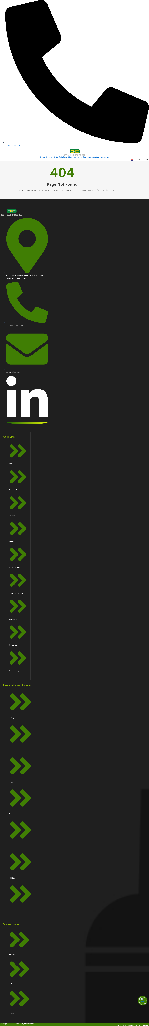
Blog (97, 157)
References (91, 157)
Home (42, 157)
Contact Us (104, 157)
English (136, 159)
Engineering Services (77, 157)
